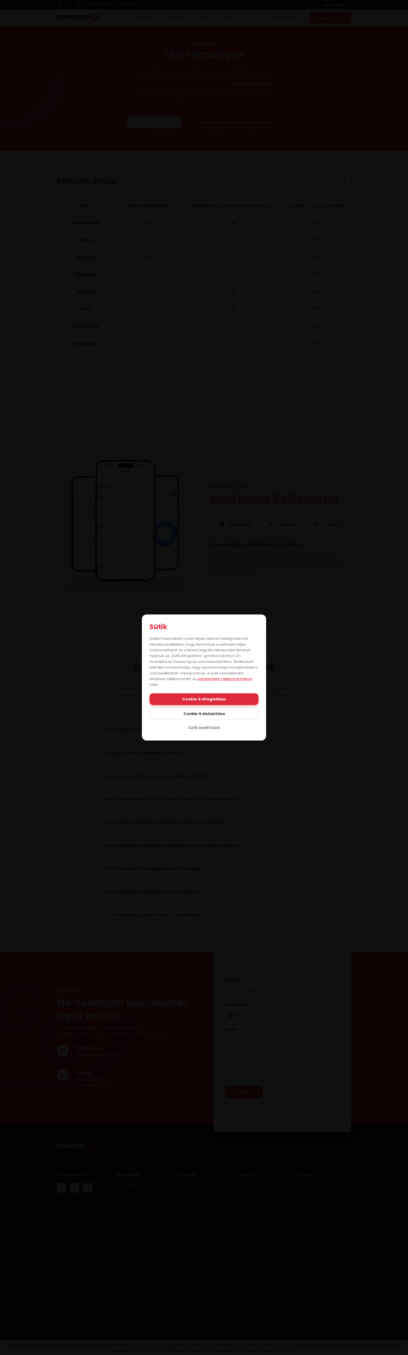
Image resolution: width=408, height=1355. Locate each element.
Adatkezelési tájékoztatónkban (225, 678)
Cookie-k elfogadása (204, 699)
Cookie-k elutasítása (204, 713)
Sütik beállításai (204, 727)
